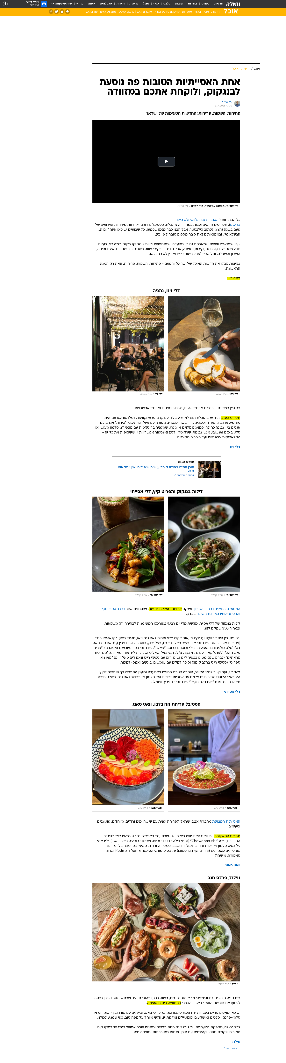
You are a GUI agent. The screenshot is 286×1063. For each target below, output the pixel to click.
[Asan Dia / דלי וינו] (204, 347)
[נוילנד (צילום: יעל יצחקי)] (166, 935)
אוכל (146, 3)
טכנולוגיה (106, 3)
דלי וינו (235, 447)
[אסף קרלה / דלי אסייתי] (204, 548)
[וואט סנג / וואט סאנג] (204, 760)
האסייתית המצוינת (226, 822)
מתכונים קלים (108, 12)
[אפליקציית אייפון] (62, 11)
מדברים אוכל (144, 12)
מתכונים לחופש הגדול (167, 12)
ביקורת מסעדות (191, 12)
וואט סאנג (232, 865)
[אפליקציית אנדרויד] (67, 11)
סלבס (166, 3)
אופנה (92, 3)
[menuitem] (216, 4)
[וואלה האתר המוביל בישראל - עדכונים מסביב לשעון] (233, 4)
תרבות (179, 3)
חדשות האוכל (211, 12)
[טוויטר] (56, 11)
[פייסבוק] (51, 11)
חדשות (218, 3)
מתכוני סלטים (126, 12)
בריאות (133, 3)
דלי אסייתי (232, 692)
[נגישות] (5, 4)
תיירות (121, 3)
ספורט (206, 3)
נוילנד (236, 1042)
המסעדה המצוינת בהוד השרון (217, 609)
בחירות (192, 3)
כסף (156, 3)
